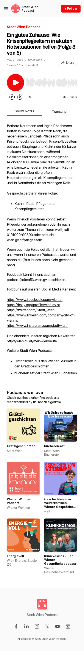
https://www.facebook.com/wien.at (34, 299)
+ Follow (70, 8)
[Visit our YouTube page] (57, 626)
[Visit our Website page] (68, 626)
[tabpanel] (42, 252)
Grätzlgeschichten (35, 366)
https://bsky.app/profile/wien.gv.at (33, 305)
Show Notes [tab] (24, 111)
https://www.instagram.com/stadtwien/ (37, 325)
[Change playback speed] (29, 97)
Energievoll (15, 556)
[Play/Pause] (15, 82)
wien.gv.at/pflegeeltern (24, 240)
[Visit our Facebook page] (16, 626)
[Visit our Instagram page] (37, 626)
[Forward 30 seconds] (20, 97)
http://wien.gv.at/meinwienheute (32, 341)
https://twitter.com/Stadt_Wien (30, 310)
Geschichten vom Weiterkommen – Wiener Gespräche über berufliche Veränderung (58, 506)
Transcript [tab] (59, 111)
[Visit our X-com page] (47, 626)
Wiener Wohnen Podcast (19, 501)
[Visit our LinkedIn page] (26, 626)
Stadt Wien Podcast (30, 9)
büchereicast (54, 446)
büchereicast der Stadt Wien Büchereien (45, 373)
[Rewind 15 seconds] (12, 97)
